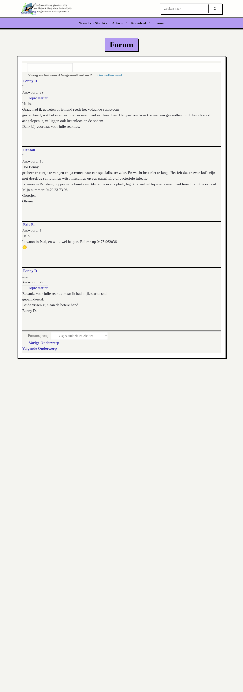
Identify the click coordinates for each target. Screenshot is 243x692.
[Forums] (24, 75)
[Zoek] (214, 8)
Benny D (30, 81)
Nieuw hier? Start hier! (93, 23)
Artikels (117, 23)
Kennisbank (139, 23)
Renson (29, 150)
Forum (159, 23)
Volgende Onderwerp (40, 348)
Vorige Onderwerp (43, 343)
